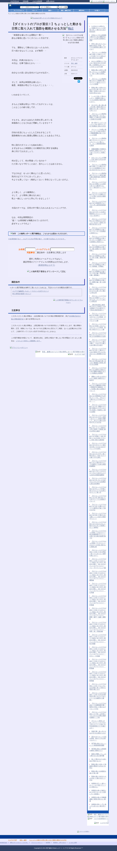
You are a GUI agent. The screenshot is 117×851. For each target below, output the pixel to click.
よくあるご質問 (73, 842)
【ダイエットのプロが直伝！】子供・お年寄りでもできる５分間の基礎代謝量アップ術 (97, 714)
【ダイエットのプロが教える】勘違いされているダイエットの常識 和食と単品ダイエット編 (97, 326)
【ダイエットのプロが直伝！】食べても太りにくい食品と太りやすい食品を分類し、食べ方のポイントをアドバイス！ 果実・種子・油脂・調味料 (97, 613)
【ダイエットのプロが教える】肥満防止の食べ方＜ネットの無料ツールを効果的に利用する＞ (97, 239)
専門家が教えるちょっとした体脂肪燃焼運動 (97, 744)
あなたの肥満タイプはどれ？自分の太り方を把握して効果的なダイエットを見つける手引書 (97, 64)
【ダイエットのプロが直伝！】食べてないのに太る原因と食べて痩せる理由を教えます (97, 686)
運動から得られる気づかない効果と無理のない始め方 (97, 378)
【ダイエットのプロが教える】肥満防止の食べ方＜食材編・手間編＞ (97, 264)
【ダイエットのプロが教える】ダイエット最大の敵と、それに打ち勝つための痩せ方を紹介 (97, 342)
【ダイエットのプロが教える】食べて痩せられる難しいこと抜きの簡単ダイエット (97, 516)
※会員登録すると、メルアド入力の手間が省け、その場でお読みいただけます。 (37, 239)
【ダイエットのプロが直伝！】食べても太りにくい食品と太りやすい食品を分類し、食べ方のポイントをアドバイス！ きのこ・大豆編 (97, 651)
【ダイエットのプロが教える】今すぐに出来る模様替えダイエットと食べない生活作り (97, 212)
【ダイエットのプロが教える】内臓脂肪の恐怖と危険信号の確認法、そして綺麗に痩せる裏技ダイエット (97, 387)
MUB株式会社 (3, 842)
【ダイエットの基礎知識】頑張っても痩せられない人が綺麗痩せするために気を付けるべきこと (97, 167)
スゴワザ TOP (80, 354)
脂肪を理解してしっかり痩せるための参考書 (97, 755)
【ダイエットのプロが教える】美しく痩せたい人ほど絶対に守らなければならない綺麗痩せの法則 (97, 352)
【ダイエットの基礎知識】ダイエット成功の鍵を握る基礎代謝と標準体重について (97, 176)
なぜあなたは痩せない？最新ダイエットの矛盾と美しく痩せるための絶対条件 (97, 28)
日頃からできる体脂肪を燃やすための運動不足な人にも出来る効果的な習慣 (97, 37)
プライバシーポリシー (37, 842)
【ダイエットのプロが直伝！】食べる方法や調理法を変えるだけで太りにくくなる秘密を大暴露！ (97, 696)
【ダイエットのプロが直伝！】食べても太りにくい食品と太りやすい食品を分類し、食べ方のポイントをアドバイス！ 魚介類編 (97, 639)
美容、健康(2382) (66, 10)
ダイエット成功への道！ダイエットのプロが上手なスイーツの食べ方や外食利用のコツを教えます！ (97, 724)
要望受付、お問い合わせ (59, 842)
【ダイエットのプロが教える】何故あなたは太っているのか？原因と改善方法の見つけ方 (97, 221)
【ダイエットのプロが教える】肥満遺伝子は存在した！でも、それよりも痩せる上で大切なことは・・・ (97, 397)
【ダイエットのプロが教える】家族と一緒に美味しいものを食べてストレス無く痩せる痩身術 (97, 437)
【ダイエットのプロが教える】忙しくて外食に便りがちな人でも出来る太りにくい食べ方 (97, 489)
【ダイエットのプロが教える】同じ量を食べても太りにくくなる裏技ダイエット (97, 498)
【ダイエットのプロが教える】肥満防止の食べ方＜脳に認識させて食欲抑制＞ (97, 247)
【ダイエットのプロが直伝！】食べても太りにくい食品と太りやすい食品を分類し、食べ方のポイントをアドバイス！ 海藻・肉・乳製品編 (97, 627)
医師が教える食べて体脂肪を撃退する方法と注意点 (97, 766)
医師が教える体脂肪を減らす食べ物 (97, 772)
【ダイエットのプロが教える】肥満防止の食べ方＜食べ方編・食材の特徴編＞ (97, 256)
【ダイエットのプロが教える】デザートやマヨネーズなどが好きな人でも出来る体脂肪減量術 (97, 472)
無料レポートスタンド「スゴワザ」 (19, 842)
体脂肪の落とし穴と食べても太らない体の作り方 (97, 806)
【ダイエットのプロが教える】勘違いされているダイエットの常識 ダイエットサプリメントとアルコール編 (97, 317)
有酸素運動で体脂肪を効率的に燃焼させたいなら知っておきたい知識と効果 (97, 151)
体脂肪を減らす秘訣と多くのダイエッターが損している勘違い (97, 792)
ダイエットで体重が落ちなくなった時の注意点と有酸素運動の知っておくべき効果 (97, 132)
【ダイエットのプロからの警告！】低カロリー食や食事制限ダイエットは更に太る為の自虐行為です (97, 534)
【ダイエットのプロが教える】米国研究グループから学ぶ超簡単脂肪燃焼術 (97, 204)
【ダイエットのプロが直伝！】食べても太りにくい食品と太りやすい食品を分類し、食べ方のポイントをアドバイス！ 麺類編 (97, 575)
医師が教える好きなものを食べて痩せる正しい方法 (97, 778)
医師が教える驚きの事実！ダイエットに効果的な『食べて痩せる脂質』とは (97, 72)
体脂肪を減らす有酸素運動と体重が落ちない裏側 (97, 799)
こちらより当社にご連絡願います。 (28, 341)
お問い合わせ (50, 1)
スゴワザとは (15, 1)
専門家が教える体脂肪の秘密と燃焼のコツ (97, 749)
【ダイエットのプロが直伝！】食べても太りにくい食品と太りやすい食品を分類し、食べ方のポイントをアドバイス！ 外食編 (97, 600)
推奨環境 (48, 842)
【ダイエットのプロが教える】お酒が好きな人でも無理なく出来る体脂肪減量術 (97, 463)
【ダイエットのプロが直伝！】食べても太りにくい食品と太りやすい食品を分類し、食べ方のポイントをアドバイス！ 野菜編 (97, 663)
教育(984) (81, 10)
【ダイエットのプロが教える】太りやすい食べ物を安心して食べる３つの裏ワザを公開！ (97, 454)
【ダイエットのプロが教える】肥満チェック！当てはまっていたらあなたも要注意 (97, 298)
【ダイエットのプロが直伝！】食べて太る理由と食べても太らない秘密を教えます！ (97, 552)
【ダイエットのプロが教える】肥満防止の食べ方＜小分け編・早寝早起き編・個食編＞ (97, 272)
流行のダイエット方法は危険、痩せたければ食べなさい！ (97, 738)
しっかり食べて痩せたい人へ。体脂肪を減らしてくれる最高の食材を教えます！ (97, 99)
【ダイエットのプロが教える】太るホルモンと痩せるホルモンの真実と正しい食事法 (97, 524)
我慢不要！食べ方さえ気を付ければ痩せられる (97, 732)
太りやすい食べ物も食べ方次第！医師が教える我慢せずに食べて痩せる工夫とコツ (97, 107)
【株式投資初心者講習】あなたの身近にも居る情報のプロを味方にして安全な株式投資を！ (97, 307)
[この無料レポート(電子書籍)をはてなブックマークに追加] (79, 81)
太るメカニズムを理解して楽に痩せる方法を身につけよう (97, 159)
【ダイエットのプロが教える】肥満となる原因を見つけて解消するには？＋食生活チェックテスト (97, 185)
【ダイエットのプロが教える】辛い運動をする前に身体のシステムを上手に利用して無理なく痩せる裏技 (97, 408)
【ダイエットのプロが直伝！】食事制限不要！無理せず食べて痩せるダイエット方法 (97, 706)
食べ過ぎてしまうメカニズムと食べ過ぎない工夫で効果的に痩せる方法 (97, 124)
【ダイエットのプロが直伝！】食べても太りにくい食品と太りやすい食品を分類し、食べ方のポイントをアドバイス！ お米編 (97, 588)
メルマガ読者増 (37, 1)
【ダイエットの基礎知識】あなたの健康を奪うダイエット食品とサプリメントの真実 (97, 81)
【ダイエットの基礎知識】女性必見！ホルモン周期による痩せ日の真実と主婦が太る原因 (97, 116)
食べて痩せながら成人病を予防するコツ (97, 760)
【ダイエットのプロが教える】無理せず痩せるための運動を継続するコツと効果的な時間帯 (97, 370)
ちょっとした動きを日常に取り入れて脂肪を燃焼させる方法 (47, 840)
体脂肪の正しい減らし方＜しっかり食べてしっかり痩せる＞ (97, 785)
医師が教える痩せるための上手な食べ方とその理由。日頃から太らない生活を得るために (97, 90)
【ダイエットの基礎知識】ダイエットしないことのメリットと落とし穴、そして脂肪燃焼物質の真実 (97, 141)
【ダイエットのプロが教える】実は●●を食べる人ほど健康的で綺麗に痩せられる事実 (97, 361)
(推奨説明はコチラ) (46, 265)
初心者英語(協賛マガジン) (21, 294)
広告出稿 (25, 1)
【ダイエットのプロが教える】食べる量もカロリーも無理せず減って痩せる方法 (97, 507)
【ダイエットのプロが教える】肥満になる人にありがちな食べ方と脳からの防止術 (97, 289)
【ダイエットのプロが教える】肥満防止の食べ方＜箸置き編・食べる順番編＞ (97, 281)
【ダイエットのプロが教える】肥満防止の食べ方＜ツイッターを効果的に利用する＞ (97, 230)
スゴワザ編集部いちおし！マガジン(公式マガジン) (30, 291)
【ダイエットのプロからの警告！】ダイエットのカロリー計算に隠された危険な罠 (97, 544)
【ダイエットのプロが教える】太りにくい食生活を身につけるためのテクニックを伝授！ (97, 446)
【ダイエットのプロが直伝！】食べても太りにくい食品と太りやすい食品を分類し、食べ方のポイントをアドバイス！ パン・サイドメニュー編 (97, 563)
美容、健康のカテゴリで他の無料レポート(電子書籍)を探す (63, 352)
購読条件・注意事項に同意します (51, 252)
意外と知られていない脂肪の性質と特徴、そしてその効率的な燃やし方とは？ (97, 46)
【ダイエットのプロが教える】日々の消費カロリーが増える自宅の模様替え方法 (97, 195)
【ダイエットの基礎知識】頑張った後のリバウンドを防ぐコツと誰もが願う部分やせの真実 (97, 55)
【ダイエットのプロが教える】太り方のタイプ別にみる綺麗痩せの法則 (97, 334)
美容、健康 (74, 63)
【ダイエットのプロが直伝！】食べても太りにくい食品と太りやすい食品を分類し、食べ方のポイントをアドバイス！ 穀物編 (97, 676)
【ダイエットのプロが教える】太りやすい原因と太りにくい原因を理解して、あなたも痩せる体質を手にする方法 (97, 418)
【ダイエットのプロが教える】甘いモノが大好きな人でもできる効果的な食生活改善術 (97, 481)
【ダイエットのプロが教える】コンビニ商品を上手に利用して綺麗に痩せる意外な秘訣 (97, 428)
